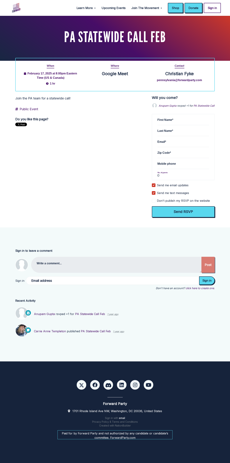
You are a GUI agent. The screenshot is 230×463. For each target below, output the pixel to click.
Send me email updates (172, 185)
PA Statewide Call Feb (206, 105)
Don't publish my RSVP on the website (183, 200)
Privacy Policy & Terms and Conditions (115, 421)
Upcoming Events (114, 8)
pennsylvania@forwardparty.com (179, 80)
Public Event (29, 109)
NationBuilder (123, 425)
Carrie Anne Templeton (50, 331)
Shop (175, 8)
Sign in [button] (212, 8)
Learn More (85, 8)
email (122, 417)
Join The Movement (145, 8)
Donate (193, 8)
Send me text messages (173, 193)
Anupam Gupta (167, 105)
